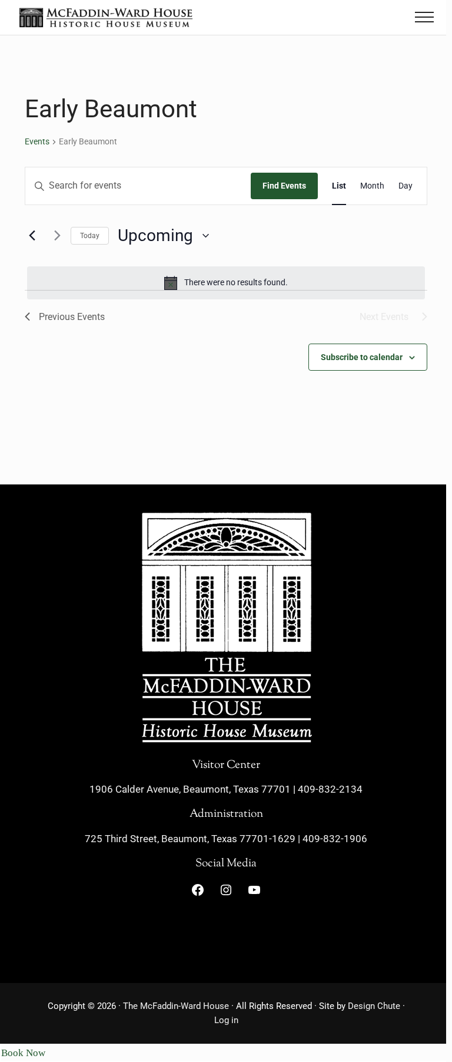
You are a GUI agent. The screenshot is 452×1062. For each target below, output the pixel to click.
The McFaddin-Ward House (176, 1006)
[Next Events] (55, 236)
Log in (226, 1020)
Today (89, 236)
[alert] (226, 282)
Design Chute (374, 1006)
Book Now (23, 1052)
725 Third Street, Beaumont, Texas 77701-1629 (190, 839)
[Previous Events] (32, 236)
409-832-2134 (330, 789)
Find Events (284, 185)
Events (37, 141)
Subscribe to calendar (362, 357)
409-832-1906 (335, 839)
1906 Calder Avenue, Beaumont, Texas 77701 (190, 789)
